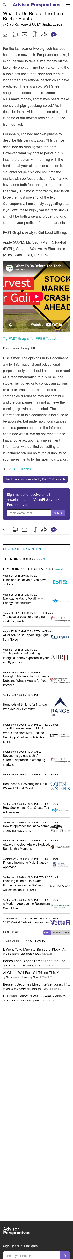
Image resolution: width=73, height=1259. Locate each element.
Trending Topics (19, 559)
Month (56, 932)
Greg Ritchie (12, 1000)
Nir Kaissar (12, 977)
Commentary (35, 941)
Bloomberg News (30, 953)
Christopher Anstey (16, 988)
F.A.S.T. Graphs (41, 24)
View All (41, 559)
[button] (5, 34)
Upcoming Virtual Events (28, 569)
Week (47, 932)
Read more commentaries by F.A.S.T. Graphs (34, 479)
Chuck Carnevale (17, 24)
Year (66, 932)
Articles (12, 941)
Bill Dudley (12, 953)
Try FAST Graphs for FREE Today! (29, 338)
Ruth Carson (12, 965)
